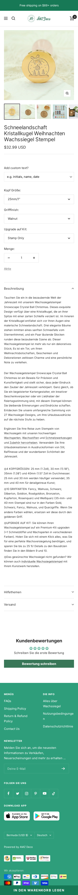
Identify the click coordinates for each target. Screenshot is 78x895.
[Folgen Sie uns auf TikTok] (53, 793)
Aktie (7, 269)
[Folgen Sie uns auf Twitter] (17, 793)
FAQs (7, 701)
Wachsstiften (30, 437)
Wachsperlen (12, 437)
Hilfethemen (12, 592)
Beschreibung (14, 288)
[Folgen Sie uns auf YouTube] (44, 793)
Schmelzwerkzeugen (58, 437)
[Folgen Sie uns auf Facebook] (8, 793)
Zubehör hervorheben (23, 442)
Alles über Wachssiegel (52, 703)
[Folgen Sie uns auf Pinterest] (35, 793)
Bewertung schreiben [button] (39, 664)
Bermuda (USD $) (17, 835)
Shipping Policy (15, 708)
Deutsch (42, 835)
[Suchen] (13, 18)
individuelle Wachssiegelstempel (42, 561)
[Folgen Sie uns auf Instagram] (26, 793)
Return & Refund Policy (15, 718)
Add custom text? (16, 168)
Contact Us (12, 729)
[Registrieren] (63, 768)
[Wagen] (72, 18)
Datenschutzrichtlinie (58, 726)
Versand (10, 604)
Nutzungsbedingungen (58, 716)
